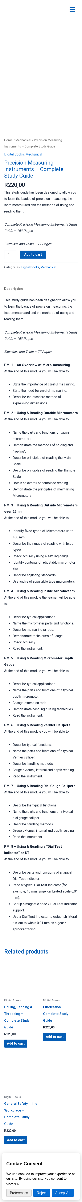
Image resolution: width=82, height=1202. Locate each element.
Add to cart (33, 254)
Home (8, 140)
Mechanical (23, 140)
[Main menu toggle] (72, 9)
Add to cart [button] (16, 1043)
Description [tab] (13, 289)
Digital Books (14, 154)
